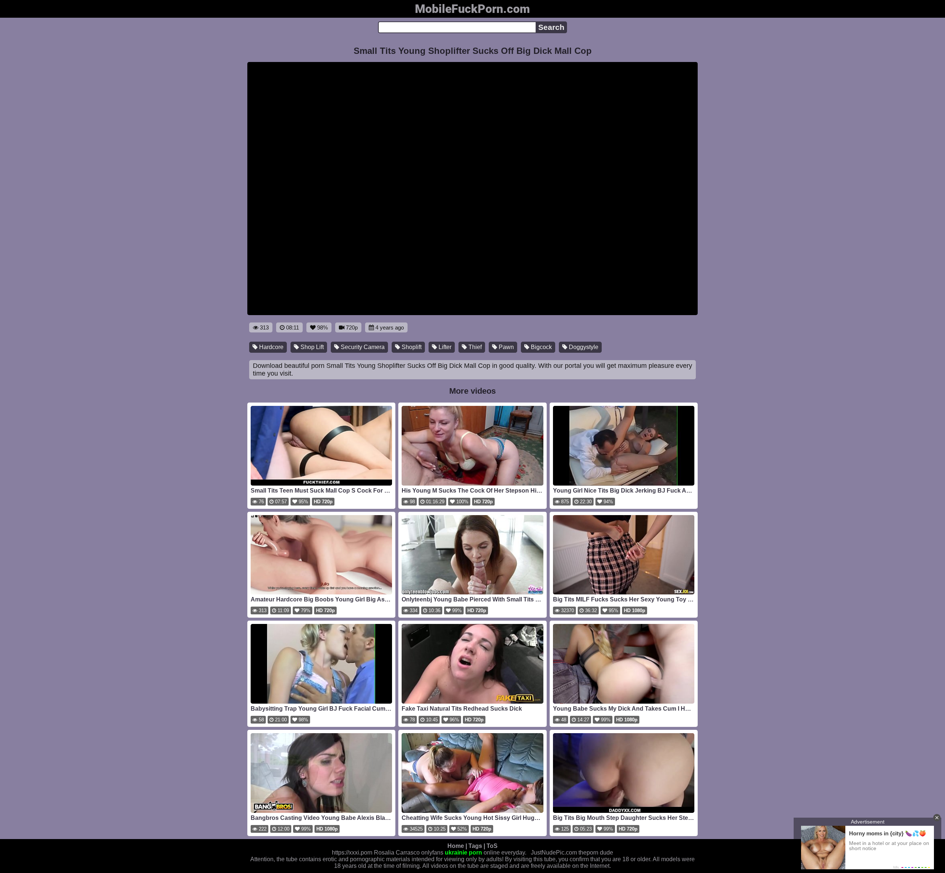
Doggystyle (582, 347)
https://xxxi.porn (352, 852)
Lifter (444, 347)
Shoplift (411, 347)
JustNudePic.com (554, 852)
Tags (475, 846)
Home (455, 846)
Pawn (505, 347)
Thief (474, 347)
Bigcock (540, 347)
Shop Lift (311, 347)
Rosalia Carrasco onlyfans (408, 852)
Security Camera (362, 347)
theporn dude (595, 852)
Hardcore (271, 347)
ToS (492, 846)
